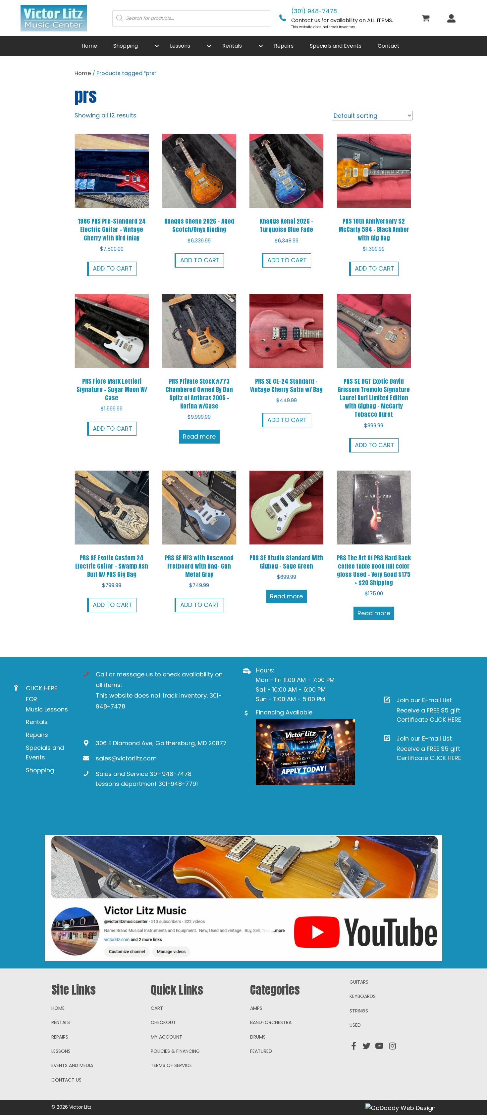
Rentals (37, 722)
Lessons (61, 1051)
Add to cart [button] (112, 268)
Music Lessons (47, 709)
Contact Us (66, 1080)
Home (83, 73)
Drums (258, 1037)
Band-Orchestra (271, 1022)
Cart (157, 1008)
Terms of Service (171, 1065)
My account (166, 1037)
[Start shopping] (426, 19)
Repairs (37, 735)
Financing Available (284, 712)
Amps (256, 1008)
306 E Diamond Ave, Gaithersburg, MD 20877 (161, 743)
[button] (157, 46)
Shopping (40, 770)
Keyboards (363, 996)
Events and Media (72, 1065)
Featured (261, 1051)
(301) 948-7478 (314, 11)
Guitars (359, 982)
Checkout (163, 1022)
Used (355, 1025)
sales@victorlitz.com (126, 758)
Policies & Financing (175, 1051)
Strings (359, 1011)
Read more (199, 436)
